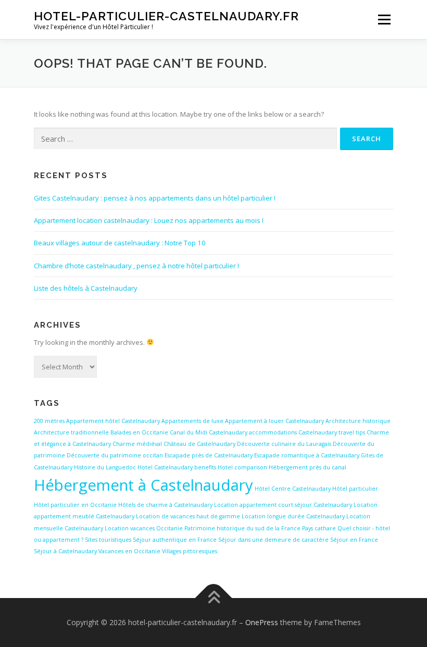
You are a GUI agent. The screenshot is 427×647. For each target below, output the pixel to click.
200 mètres (49, 421)
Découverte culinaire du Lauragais (284, 443)
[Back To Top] (213, 598)
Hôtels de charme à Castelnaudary (165, 504)
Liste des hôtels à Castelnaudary (85, 288)
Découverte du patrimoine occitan (115, 455)
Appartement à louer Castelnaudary (274, 421)
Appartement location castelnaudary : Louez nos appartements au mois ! (148, 220)
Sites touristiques (108, 539)
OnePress (261, 622)
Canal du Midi (188, 432)
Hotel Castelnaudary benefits (176, 467)
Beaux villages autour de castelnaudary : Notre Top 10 (120, 242)
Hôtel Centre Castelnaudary (293, 488)
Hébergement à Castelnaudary (143, 485)
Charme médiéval (137, 443)
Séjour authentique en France (175, 539)
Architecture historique (358, 421)
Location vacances (130, 528)
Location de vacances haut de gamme (188, 516)
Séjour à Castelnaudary (65, 551)
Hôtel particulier (355, 488)
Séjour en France (354, 539)
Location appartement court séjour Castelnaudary (283, 504)
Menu (384, 19)
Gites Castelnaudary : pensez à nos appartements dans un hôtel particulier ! (154, 198)
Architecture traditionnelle (71, 432)
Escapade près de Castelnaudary (209, 455)
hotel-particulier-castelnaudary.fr (166, 16)
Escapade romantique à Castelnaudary (306, 455)
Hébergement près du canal (307, 467)
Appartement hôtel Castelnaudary (113, 421)
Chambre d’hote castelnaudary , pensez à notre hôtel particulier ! (136, 265)
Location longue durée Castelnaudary (293, 516)
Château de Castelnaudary (199, 443)
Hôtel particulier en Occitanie (75, 504)
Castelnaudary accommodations (253, 432)
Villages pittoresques (189, 551)
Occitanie (169, 528)
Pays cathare (319, 528)
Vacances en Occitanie (129, 551)
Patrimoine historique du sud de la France (242, 528)
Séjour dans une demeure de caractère (273, 539)
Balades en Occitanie (139, 432)
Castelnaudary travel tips (331, 432)
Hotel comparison (242, 467)
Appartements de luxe (192, 421)
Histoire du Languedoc (105, 467)
